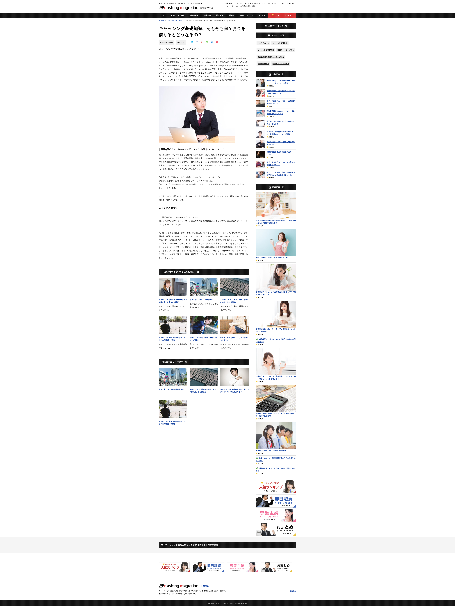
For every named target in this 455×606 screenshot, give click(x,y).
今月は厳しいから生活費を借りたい (203, 300)
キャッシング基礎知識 (266, 50)
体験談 (231, 15)
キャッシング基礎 (177, 15)
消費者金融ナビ (263, 64)
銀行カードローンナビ (281, 64)
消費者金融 (194, 15)
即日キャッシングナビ (286, 50)
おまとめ (262, 15)
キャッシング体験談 (174, 20)
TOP (163, 15)
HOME (161, 20)
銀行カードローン (246, 15)
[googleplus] (202, 42)
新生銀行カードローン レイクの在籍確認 (271, 450)
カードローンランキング (284, 15)
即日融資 (219, 15)
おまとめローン (263, 43)
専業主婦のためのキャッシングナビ (271, 57)
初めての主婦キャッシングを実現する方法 (271, 257)
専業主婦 (207, 15)
